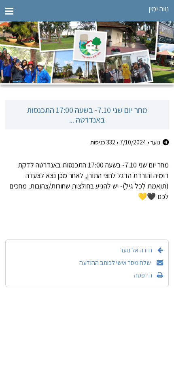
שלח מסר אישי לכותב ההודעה (115, 262)
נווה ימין (159, 8)
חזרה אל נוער (136, 250)
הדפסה (143, 275)
